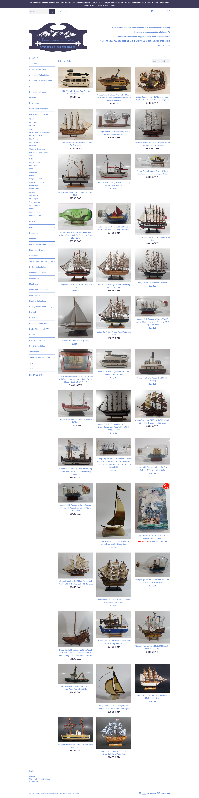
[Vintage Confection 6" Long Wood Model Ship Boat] (113, 312)
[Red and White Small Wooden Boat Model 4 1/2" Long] (75, 403)
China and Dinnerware (42, 108)
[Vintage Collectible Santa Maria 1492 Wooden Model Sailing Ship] (152, 627)
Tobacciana (42, 351)
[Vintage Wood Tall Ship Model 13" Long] (152, 264)
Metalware (42, 284)
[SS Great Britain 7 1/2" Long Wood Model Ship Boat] (152, 219)
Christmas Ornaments (37, 149)
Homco (31, 175)
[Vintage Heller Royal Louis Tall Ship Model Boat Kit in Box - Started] (152, 508)
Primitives (33, 317)
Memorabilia (42, 278)
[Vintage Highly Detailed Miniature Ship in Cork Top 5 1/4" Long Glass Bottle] (152, 565)
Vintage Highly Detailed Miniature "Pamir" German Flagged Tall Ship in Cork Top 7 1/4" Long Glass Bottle (152, 322)
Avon (31, 129)
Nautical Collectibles (37, 301)
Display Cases (34, 162)
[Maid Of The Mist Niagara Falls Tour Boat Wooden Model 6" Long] (75, 77)
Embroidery (33, 165)
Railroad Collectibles (37, 340)
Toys (42, 363)
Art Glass (32, 125)
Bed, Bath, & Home (36, 135)
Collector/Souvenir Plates (38, 152)
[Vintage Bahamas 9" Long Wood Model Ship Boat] (75, 265)
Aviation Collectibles (37, 69)
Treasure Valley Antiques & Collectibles (53, 793)
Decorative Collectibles (41, 114)
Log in (60, 11)
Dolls (42, 227)
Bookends (33, 145)
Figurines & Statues (42, 250)
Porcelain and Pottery (42, 323)
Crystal (31, 155)
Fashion (42, 238)
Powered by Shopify (72, 793)
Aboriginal (33, 122)
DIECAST (42, 221)
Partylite (32, 192)
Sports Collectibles (42, 346)
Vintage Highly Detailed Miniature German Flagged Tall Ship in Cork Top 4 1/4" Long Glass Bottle (75, 508)
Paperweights (34, 189)
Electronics (33, 233)
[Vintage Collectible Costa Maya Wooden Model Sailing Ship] (152, 678)
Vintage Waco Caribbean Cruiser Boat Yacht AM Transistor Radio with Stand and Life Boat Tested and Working (114, 97)
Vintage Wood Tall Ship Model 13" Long (152, 282)
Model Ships (33, 185)
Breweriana (42, 103)
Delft (31, 159)
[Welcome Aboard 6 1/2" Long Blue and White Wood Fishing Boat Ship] (113, 624)
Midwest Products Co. (37, 182)
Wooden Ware (34, 212)
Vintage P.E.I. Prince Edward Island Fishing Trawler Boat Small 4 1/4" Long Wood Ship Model (75, 471)
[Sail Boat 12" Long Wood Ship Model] (75, 317)
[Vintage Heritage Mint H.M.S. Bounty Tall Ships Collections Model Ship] (113, 732)
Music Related (42, 295)
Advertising (42, 63)
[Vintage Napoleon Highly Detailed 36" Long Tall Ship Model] (75, 124)
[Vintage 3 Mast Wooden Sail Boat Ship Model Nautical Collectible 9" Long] (113, 575)
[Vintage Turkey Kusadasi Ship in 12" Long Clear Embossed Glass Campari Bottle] (152, 161)
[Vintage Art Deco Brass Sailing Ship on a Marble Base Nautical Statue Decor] (113, 511)
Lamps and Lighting (36, 179)
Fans (31, 169)
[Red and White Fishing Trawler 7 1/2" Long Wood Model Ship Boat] (113, 167)
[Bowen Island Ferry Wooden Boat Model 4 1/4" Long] (152, 362)
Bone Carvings (34, 142)
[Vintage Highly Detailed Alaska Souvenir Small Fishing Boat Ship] (75, 729)
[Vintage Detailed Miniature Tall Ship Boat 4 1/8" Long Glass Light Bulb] (113, 119)
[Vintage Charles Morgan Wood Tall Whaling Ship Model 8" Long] (113, 265)
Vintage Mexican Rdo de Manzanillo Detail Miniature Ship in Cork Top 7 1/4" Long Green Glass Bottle (75, 235)
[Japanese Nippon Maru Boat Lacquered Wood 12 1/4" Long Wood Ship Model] (152, 124)
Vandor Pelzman (35, 205)
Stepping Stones (35, 199)
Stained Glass (34, 195)
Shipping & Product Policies (39, 779)
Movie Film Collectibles (38, 289)
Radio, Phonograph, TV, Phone (42, 332)
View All (32, 119)
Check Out (166, 11)
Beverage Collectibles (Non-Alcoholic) (42, 83)
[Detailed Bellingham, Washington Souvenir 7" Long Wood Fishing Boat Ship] (75, 674)
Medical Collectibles (42, 272)
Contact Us (33, 781)
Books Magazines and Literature (42, 95)
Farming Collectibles (37, 244)
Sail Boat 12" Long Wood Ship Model (75, 340)
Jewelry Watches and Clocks (42, 261)
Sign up (68, 11)
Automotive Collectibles (42, 75)
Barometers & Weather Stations (40, 132)
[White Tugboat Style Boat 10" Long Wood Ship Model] (75, 172)
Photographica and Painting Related (42, 309)
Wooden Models (35, 215)
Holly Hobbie (33, 172)
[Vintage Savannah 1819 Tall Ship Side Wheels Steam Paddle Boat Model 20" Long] (152, 404)
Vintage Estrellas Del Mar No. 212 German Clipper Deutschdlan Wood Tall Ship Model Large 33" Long (114, 427)
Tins (31, 368)
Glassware (42, 255)
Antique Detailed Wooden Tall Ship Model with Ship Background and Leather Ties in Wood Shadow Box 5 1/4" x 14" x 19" (75, 379)
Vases (31, 208)
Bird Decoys (33, 139)
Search (32, 776)
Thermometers (34, 202)
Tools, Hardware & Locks (42, 357)
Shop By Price (42, 58)
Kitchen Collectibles (42, 267)
